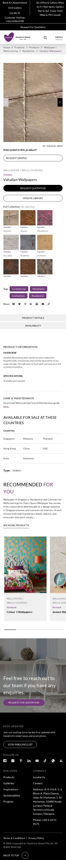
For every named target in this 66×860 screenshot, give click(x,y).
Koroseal (56, 607)
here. (6, 406)
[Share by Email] (43, 303)
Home (6, 47)
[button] (60, 102)
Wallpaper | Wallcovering (23, 170)
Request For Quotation (33, 27)
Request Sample (16, 158)
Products (20, 47)
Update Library (33, 198)
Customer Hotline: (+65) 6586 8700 (15, 19)
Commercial (19, 288)
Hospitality (38, 288)
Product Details (33, 317)
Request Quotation (33, 188)
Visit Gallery (15, 7)
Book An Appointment (15, 2)
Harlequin (12, 607)
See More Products (16, 525)
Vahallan (7, 174)
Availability (33, 325)
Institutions (18, 295)
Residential (29, 50)
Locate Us (15, 12)
